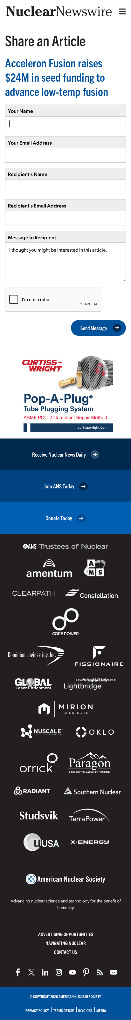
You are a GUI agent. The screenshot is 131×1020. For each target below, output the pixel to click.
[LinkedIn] (45, 972)
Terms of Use (63, 1010)
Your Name (20, 110)
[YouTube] (72, 972)
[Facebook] (18, 972)
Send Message (93, 328)
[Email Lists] (113, 972)
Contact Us (65, 952)
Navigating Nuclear (65, 943)
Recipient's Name (27, 174)
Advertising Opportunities (65, 934)
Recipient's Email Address (37, 205)
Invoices (85, 1010)
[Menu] (121, 11)
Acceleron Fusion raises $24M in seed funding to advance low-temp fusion (56, 76)
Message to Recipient (32, 237)
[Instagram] (59, 972)
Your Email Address (30, 142)
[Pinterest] (86, 972)
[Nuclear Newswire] (100, 972)
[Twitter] (31, 972)
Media (101, 1010)
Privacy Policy (37, 1010)
